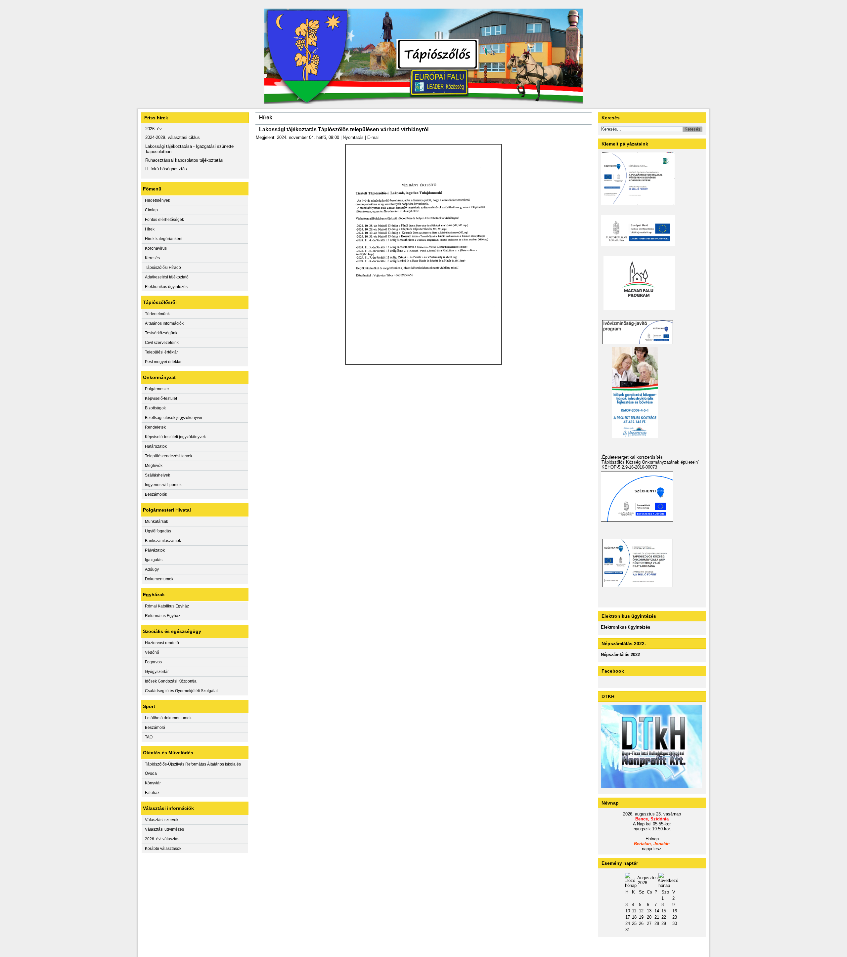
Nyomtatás (353, 137)
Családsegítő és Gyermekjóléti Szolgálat (181, 690)
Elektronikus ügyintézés (166, 286)
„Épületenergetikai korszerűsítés (632, 457)
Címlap (151, 210)
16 (674, 910)
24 (627, 923)
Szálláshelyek (157, 475)
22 (663, 917)
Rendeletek (155, 427)
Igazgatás (153, 560)
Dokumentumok (159, 579)
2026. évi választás (162, 839)
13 (649, 910)
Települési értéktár (161, 352)
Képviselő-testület (161, 398)
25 (634, 923)
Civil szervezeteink (162, 342)
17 (627, 917)
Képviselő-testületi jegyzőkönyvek (175, 437)
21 (656, 917)
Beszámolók (156, 494)
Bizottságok (155, 408)
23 (674, 917)
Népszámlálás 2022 (620, 654)
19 (641, 917)
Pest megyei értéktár (163, 361)
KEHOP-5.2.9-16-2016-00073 (629, 467)
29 (663, 923)
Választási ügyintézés (164, 829)
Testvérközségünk (161, 333)
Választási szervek (161, 819)
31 (627, 929)
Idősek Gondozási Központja (171, 681)
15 (663, 910)
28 (656, 923)
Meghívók (153, 465)
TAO (149, 737)
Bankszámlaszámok (163, 540)
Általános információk (164, 323)
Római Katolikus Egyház (167, 606)
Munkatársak (156, 521)
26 (641, 923)
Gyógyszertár (157, 671)
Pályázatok (155, 550)
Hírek (150, 229)
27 (649, 923)
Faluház (152, 792)
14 (656, 910)
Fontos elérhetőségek (164, 219)
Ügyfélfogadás (158, 531)
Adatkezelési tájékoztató (167, 277)
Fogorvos (153, 662)
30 (674, 923)
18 (634, 917)
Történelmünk (157, 314)
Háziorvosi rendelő (162, 643)
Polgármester (157, 389)
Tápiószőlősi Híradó (163, 267)
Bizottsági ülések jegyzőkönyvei (173, 417)
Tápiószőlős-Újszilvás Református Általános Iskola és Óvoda (193, 769)
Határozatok (156, 446)
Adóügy (152, 569)
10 (627, 910)
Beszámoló (155, 727)
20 (649, 917)
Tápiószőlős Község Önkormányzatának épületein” (650, 462)
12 (641, 910)
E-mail (373, 137)
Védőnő (152, 652)
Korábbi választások (163, 848)
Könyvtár (153, 783)
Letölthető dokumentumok (168, 718)
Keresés (152, 258)
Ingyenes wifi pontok (163, 484)
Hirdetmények (157, 200)
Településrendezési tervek (168, 456)
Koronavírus (156, 248)
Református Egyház (162, 615)
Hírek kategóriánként (163, 238)
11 (634, 910)
